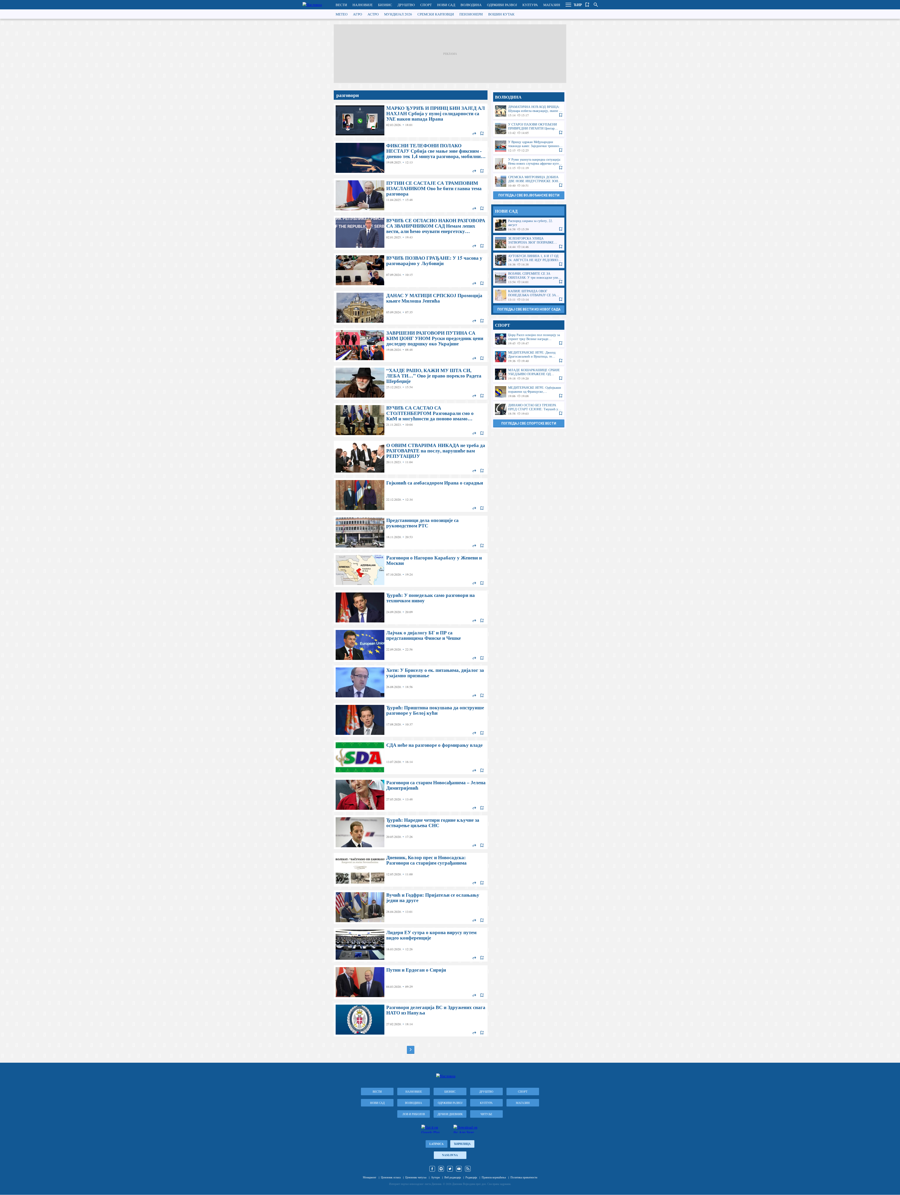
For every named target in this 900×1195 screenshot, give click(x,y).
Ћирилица (462, 1144)
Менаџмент (369, 1177)
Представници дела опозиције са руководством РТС (411, 532)
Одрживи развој (502, 4)
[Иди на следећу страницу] (410, 1049)
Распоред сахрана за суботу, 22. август (528, 225)
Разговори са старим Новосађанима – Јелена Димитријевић (411, 795)
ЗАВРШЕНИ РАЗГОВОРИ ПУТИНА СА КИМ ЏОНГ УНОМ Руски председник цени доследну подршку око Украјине (411, 345)
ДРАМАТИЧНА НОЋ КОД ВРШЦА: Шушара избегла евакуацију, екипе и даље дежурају (528, 111)
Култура (530, 4)
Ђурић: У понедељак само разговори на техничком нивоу (411, 607)
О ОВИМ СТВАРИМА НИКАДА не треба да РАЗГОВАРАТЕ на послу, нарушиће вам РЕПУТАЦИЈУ (411, 457)
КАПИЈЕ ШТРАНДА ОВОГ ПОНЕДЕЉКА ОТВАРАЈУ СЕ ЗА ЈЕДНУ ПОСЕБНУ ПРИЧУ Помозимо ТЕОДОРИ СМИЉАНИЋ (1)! (528, 295)
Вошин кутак (501, 14)
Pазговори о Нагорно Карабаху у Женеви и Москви (411, 570)
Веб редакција (452, 1177)
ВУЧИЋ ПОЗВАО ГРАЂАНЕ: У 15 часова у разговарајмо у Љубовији (411, 270)
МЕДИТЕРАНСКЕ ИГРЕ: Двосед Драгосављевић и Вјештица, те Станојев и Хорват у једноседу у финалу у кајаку (528, 356)
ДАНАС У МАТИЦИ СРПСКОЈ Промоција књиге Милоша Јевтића (411, 308)
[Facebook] (432, 1169)
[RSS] (468, 1169)
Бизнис (385, 4)
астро (373, 14)
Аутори (435, 1177)
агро (357, 14)
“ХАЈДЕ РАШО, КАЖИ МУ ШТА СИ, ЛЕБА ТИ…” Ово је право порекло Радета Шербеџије (411, 383)
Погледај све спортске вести (528, 423)
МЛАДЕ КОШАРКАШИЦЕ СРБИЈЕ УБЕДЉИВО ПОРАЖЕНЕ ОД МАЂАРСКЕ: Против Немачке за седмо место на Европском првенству (528, 374)
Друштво (406, 4)
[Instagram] (441, 1169)
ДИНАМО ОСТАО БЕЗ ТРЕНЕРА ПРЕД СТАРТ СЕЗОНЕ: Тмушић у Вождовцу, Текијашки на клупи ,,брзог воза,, (528, 409)
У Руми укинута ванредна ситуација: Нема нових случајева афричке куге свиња (528, 163)
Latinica (436, 1144)
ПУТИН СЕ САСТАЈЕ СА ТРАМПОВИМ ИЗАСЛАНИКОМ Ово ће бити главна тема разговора (411, 195)
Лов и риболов (413, 1114)
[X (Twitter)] (450, 1169)
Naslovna (450, 1155)
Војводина (471, 4)
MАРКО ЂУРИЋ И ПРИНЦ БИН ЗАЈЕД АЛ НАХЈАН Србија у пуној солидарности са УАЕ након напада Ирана (411, 120)
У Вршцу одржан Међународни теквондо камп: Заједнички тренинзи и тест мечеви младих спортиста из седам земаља (528, 146)
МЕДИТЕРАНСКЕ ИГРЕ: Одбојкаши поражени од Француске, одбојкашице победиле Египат (528, 392)
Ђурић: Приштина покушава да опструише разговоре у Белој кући (411, 720)
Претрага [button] (596, 4)
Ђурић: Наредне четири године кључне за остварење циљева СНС (411, 832)
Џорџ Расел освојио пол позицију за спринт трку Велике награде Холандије (528, 339)
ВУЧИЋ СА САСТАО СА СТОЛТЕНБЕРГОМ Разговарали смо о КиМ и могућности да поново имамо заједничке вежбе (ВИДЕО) (411, 420)
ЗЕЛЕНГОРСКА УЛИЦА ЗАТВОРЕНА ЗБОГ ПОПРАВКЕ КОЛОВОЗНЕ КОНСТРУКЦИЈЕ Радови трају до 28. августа (528, 242)
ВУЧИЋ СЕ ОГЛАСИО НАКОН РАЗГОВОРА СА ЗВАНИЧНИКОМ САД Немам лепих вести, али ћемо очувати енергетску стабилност (411, 233)
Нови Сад (446, 4)
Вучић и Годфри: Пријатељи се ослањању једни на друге (411, 907)
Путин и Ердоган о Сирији (411, 982)
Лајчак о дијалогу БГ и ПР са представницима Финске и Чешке (411, 645)
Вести (341, 4)
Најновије (362, 4)
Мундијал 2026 (398, 14)
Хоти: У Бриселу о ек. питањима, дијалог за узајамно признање (411, 682)
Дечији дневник (450, 1114)
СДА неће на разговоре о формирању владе (411, 757)
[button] (568, 4)
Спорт (426, 4)
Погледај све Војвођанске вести (528, 195)
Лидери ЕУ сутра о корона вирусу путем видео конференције (411, 945)
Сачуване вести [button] (587, 4)
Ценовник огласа (391, 1177)
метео (342, 14)
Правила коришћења (494, 1177)
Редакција (471, 1177)
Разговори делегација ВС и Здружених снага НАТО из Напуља (411, 1019)
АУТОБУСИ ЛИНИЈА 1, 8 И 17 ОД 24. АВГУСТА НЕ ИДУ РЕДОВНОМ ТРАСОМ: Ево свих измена (528, 260)
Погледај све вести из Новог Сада (528, 309)
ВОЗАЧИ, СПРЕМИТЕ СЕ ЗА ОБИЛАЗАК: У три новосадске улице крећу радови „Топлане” (528, 277)
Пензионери (471, 14)
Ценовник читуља (415, 1177)
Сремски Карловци (435, 14)
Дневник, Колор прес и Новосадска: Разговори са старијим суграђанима (411, 870)
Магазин (551, 4)
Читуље (486, 1114)
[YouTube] (459, 1169)
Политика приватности (523, 1177)
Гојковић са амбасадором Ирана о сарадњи (411, 495)
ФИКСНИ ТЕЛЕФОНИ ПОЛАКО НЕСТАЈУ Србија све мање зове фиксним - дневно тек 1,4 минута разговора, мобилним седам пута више (411, 158)
